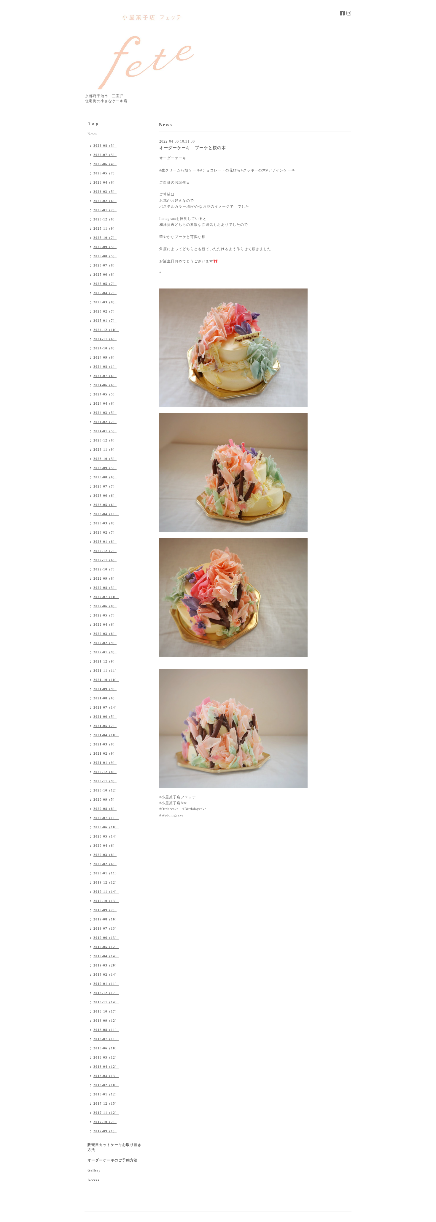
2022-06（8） (105, 606)
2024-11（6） (105, 339)
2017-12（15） (106, 1103)
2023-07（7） (105, 486)
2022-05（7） (105, 615)
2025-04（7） (105, 293)
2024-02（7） (105, 422)
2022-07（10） (106, 597)
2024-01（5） (105, 431)
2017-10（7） (105, 1122)
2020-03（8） (105, 855)
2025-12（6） (105, 219)
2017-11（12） (106, 1112)
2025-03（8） (105, 302)
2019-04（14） (106, 956)
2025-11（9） (105, 228)
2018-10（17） (106, 1011)
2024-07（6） (105, 376)
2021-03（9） (105, 744)
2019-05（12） (106, 947)
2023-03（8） (105, 523)
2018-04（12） (106, 1066)
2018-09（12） (106, 1020)
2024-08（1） (105, 366)
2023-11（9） (105, 449)
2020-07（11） (106, 818)
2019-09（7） (105, 910)
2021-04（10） (106, 735)
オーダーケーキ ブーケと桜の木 (192, 148)
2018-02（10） (106, 1085)
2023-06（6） (105, 495)
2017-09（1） (105, 1131)
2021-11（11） (106, 670)
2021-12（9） (105, 661)
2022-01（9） (105, 652)
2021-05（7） (105, 726)
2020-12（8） (105, 772)
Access (93, 1180)
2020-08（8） (105, 809)
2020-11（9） (105, 781)
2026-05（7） (105, 173)
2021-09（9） (105, 689)
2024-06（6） (105, 385)
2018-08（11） (106, 1030)
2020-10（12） (106, 790)
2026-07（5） (105, 155)
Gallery (94, 1170)
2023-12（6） (105, 440)
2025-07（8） (105, 265)
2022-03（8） (105, 634)
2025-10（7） (105, 237)
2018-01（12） (106, 1094)
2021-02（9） (105, 753)
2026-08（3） (105, 145)
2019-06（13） (106, 937)
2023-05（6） (105, 505)
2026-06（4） (105, 164)
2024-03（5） (105, 412)
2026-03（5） (105, 191)
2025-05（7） (105, 284)
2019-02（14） (106, 974)
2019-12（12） (106, 882)
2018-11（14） (106, 1002)
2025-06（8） (105, 274)
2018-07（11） (106, 1039)
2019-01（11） (106, 984)
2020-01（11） (106, 873)
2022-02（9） (105, 643)
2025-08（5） (105, 256)
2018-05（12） (106, 1057)
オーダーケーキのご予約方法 (112, 1160)
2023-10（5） (105, 459)
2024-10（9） (105, 348)
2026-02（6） (105, 201)
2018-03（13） (106, 1076)
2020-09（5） (105, 799)
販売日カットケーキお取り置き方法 (114, 1147)
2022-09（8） (105, 578)
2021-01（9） (105, 762)
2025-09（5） (105, 247)
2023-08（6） (105, 477)
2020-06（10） (106, 827)
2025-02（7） (105, 311)
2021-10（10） (106, 680)
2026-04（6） (105, 182)
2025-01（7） (105, 320)
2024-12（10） (106, 330)
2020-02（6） (105, 864)
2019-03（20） (106, 965)
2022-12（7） (105, 551)
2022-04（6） (105, 624)
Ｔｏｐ (93, 124)
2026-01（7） (105, 210)
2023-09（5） (105, 468)
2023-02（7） (105, 532)
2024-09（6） (105, 357)
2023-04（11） (106, 514)
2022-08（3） (105, 587)
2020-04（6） (105, 845)
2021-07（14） (106, 707)
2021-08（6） (105, 698)
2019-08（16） (106, 919)
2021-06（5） (105, 716)
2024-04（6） (105, 403)
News (92, 134)
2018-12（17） (106, 993)
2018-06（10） (106, 1048)
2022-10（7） (105, 569)
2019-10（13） (106, 901)
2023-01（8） (105, 541)
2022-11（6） (105, 560)
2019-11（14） (106, 891)
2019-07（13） (106, 928)
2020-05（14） (106, 836)
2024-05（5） (105, 394)
